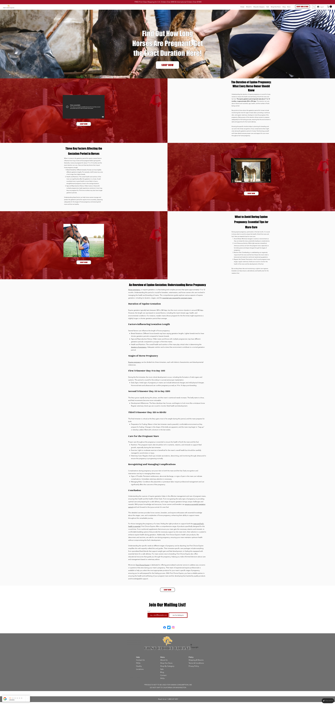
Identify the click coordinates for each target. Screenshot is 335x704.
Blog (162, 672)
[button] (329, 7)
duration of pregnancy (138, 347)
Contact (163, 675)
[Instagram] (173, 627)
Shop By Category (167, 666)
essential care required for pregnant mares (177, 298)
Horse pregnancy (134, 290)
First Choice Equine (142, 565)
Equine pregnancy (134, 362)
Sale (161, 669)
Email (148, 611)
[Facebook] (164, 627)
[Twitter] (169, 627)
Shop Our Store (166, 663)
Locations (140, 669)
